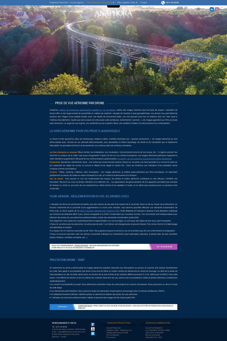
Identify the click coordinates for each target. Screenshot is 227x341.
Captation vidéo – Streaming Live (118, 330)
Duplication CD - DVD (153, 337)
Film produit (110, 337)
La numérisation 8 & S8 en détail (157, 330)
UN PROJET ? (63, 307)
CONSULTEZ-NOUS (81, 245)
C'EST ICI (81, 308)
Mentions (55, 337)
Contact (143, 3)
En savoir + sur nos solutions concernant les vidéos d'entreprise (145, 159)
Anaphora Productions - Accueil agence (66, 3)
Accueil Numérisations (153, 328)
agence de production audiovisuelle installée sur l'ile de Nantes (87, 110)
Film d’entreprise (112, 335)
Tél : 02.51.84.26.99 (164, 247)
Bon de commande (152, 335)
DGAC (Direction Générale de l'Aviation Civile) (99, 211)
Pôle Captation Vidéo (126, 3)
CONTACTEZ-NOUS (85, 306)
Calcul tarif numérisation (154, 333)
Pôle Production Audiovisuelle (99, 3)
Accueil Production (113, 328)
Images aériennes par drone (117, 333)
